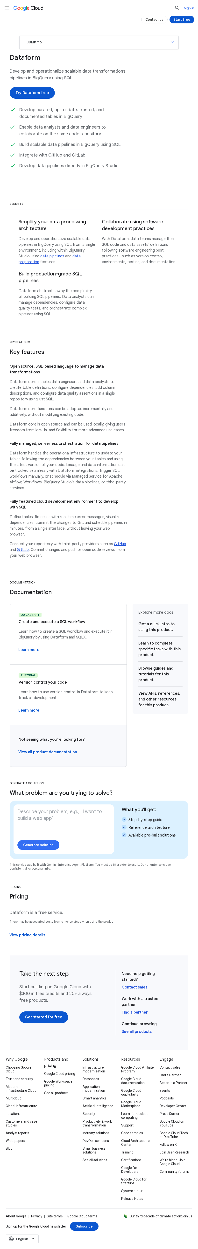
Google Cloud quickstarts (131, 1092)
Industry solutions (96, 1133)
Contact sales (134, 987)
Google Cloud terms (82, 1216)
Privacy (36, 1216)
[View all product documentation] (47, 752)
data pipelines (52, 256)
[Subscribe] (84, 1226)
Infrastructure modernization (94, 1069)
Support (127, 1125)
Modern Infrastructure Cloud (21, 1088)
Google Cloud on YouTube (172, 1123)
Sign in (189, 8)
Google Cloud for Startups (134, 1181)
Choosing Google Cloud (18, 1069)
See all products (137, 1031)
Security (89, 1114)
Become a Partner (173, 1083)
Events (165, 1090)
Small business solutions (94, 1150)
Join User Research (174, 1152)
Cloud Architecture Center (135, 1142)
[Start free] (182, 19)
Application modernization (94, 1088)
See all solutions (95, 1160)
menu (7, 8)
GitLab (23, 549)
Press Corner (169, 1114)
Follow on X (168, 1144)
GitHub (120, 544)
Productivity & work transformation (97, 1123)
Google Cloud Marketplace (131, 1104)
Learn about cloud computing (134, 1115)
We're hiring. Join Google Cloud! (172, 1162)
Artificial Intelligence (98, 1106)
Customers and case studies (21, 1123)
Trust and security (19, 1079)
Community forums (175, 1172)
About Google (16, 1216)
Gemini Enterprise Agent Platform (70, 864)
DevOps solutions (96, 1141)
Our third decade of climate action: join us (160, 1216)
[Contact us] (154, 19)
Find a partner (135, 1012)
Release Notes (132, 1199)
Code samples (132, 1133)
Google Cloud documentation (133, 1081)
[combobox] (22, 1239)
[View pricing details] (27, 935)
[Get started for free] (43, 1017)
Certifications (131, 1160)
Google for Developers (129, 1170)
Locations (13, 1114)
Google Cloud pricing (59, 1074)
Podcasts (167, 1098)
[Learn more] (28, 650)
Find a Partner (170, 1075)
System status (132, 1191)
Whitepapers (15, 1141)
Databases (91, 1079)
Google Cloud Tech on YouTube (174, 1135)
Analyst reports (17, 1133)
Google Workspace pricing (58, 1083)
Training (127, 1152)
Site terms (55, 1216)
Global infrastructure (21, 1106)
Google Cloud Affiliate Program (137, 1069)
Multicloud (13, 1098)
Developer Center (173, 1106)
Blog (9, 1148)
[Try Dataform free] (32, 93)
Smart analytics (94, 1098)
